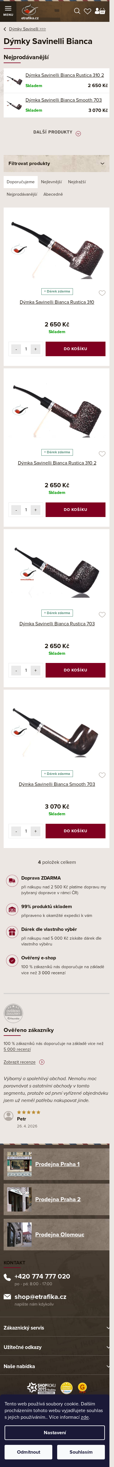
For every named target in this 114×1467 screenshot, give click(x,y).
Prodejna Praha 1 (57, 1164)
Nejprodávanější (22, 194)
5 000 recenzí (17, 1049)
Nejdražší (77, 181)
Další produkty (53, 132)
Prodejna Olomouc (59, 1234)
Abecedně (53, 194)
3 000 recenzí (51, 972)
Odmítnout (28, 1452)
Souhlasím (81, 1452)
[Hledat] (77, 11)
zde (85, 1417)
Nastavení (55, 1433)
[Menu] (8, 11)
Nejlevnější (51, 181)
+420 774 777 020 (42, 1277)
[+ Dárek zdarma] (57, 248)
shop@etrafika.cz (41, 1297)
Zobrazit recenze (20, 1062)
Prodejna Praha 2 (58, 1199)
